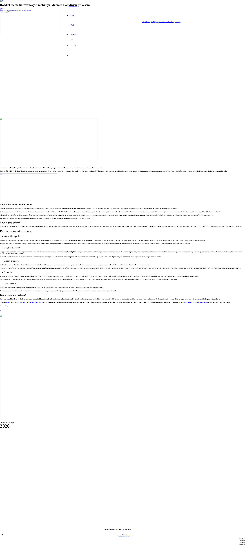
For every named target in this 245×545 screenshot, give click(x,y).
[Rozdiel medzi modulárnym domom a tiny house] (29, 34)
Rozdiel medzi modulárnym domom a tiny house (161, 22)
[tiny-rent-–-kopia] (92, 418)
